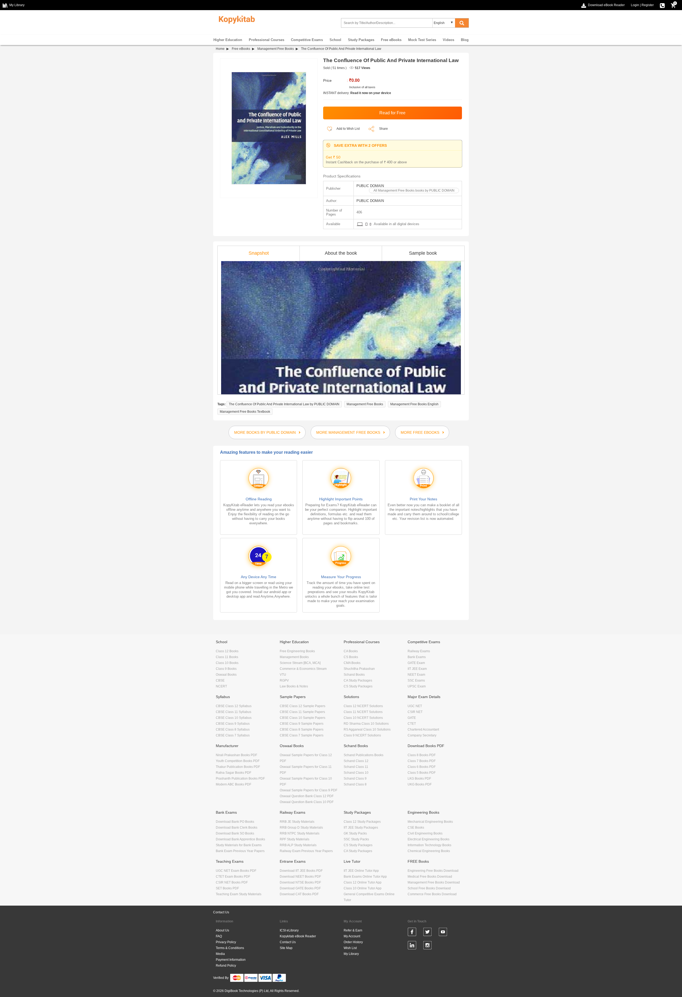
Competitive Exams (307, 40)
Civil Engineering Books (425, 833)
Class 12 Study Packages (362, 822)
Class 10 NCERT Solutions (363, 718)
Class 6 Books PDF (422, 767)
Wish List (350, 948)
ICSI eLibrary (289, 930)
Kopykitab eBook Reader (298, 936)
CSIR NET (415, 712)
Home (220, 49)
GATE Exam (416, 663)
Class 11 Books (227, 657)
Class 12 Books (227, 651)
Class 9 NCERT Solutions (362, 735)
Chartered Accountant (423, 729)
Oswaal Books (226, 674)
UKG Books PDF (420, 784)
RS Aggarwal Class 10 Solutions (367, 729)
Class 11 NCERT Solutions (363, 712)
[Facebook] (412, 932)
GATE (412, 718)
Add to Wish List (348, 129)
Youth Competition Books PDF (237, 761)
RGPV (284, 680)
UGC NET (415, 706)
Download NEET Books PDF (300, 876)
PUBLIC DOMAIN (370, 186)
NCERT (221, 686)
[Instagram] (427, 946)
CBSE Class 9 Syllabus (233, 724)
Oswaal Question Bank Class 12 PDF (307, 796)
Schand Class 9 (355, 778)
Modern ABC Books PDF (233, 784)
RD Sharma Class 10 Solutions (366, 724)
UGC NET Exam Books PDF (236, 871)
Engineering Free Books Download (433, 871)
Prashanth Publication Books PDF (240, 778)
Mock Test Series (422, 40)
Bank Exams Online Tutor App (365, 876)
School (335, 40)
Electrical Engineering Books (428, 839)
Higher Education (227, 40)
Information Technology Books (429, 845)
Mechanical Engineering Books (430, 822)
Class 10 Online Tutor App (362, 888)
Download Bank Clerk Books (236, 827)
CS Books (351, 657)
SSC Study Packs (356, 839)
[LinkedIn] (412, 946)
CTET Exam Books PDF (233, 876)
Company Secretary (422, 735)
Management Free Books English (414, 404)
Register (648, 5)
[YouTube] (443, 932)
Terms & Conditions (230, 948)
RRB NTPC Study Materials (299, 833)
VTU (283, 674)
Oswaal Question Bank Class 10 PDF (307, 802)
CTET (412, 724)
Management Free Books (275, 49)
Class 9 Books (226, 669)
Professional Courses (266, 40)
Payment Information (231, 960)
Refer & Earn (353, 930)
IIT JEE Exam (417, 669)
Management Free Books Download (434, 882)
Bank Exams (417, 657)
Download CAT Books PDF (299, 894)
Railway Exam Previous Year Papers (306, 851)
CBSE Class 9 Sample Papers (301, 724)
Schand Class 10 (356, 773)
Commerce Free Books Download (432, 894)
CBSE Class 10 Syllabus (233, 718)
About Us (222, 930)
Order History (353, 942)
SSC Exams (416, 680)
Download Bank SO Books (235, 833)
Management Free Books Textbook (245, 412)
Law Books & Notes (294, 686)
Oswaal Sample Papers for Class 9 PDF (308, 790)
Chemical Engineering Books (429, 851)
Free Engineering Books (297, 651)
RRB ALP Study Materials (298, 845)
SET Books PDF (227, 888)
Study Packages (361, 40)
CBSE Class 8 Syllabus (233, 729)
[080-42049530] (662, 5)
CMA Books (352, 663)
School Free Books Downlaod (429, 888)
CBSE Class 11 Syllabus (233, 712)
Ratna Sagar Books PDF (233, 773)
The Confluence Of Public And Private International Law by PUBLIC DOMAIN (284, 404)
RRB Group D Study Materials (301, 827)
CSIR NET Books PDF (232, 882)
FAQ (219, 936)
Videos (448, 40)
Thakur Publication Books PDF (238, 767)
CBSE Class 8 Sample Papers (301, 729)
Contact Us (221, 912)
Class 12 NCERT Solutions (363, 706)
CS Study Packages (358, 686)
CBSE (220, 680)
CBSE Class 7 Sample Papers (301, 735)
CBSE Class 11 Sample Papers (302, 712)
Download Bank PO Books (235, 822)
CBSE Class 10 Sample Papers (302, 718)
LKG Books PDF (419, 778)
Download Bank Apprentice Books (240, 839)
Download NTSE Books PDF (300, 882)
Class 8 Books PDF (422, 755)
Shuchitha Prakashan (359, 669)
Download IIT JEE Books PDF (301, 871)
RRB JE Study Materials (297, 822)
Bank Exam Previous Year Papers (240, 851)
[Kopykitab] (235, 19)
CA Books (351, 651)
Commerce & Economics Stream (303, 669)
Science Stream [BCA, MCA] (300, 663)
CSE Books (416, 827)
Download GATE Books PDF (300, 888)
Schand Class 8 (355, 784)
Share (383, 129)
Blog (465, 40)
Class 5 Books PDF (422, 773)
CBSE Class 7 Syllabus (233, 735)
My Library (351, 954)
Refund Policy (226, 965)
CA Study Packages (358, 680)
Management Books (294, 657)
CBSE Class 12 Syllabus (233, 706)
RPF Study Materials (294, 839)
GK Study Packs (355, 833)
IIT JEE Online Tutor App (361, 871)
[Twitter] (427, 932)
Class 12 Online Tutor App (362, 882)
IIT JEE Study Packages (361, 827)
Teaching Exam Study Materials (238, 894)
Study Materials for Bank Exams (239, 845)
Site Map (286, 948)
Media (220, 954)
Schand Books (354, 674)
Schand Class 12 (356, 761)
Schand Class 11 (356, 767)
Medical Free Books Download (430, 876)
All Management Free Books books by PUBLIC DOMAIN (414, 190)
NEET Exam (416, 674)
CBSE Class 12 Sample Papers (302, 706)
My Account (352, 936)
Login (635, 5)
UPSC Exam (417, 686)
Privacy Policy (226, 942)
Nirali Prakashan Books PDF (236, 755)
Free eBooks (391, 40)
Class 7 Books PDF (422, 761)
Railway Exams (419, 651)
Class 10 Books (227, 663)
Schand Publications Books (363, 755)
